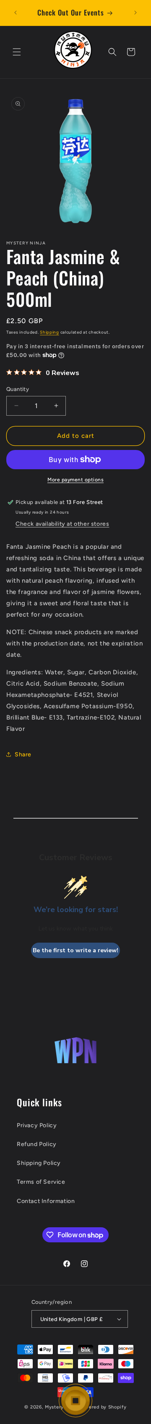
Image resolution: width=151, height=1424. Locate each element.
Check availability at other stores (62, 523)
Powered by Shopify (103, 1407)
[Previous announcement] (15, 12)
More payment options (75, 480)
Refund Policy (37, 1144)
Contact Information (46, 1201)
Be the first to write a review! (75, 950)
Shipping (49, 332)
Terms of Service (41, 1181)
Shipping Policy (39, 1163)
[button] (17, 52)
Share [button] (23, 754)
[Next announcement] (135, 12)
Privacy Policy (37, 1125)
